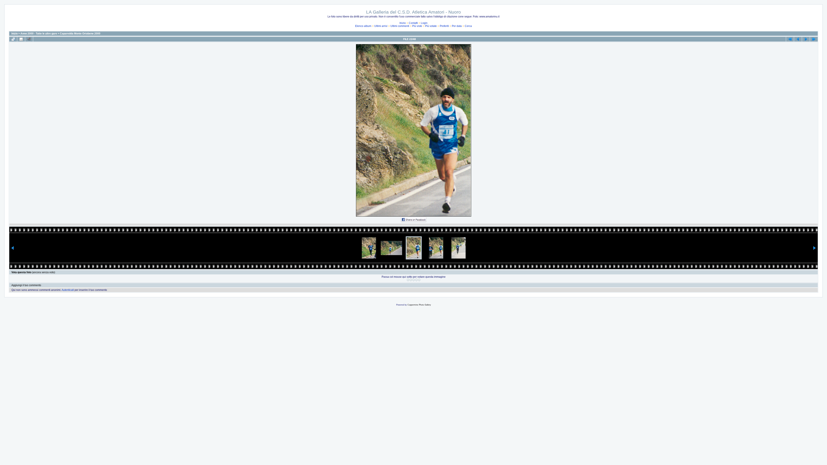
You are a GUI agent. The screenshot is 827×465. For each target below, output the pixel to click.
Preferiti (444, 26)
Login (424, 23)
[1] (408, 279)
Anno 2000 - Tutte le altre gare (38, 33)
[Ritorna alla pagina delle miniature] (13, 39)
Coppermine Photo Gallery (419, 305)
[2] (410, 279)
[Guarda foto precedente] (798, 39)
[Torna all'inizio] (790, 39)
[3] (413, 279)
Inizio (403, 23)
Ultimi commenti (399, 26)
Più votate (431, 26)
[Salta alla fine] (814, 39)
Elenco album (363, 26)
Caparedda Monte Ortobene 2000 (80, 33)
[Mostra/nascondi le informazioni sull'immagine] (21, 39)
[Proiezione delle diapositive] (29, 39)
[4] (416, 279)
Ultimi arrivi (380, 26)
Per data (457, 26)
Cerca (468, 26)
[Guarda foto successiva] (806, 39)
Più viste (417, 26)
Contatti (413, 23)
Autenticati (68, 289)
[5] (419, 279)
